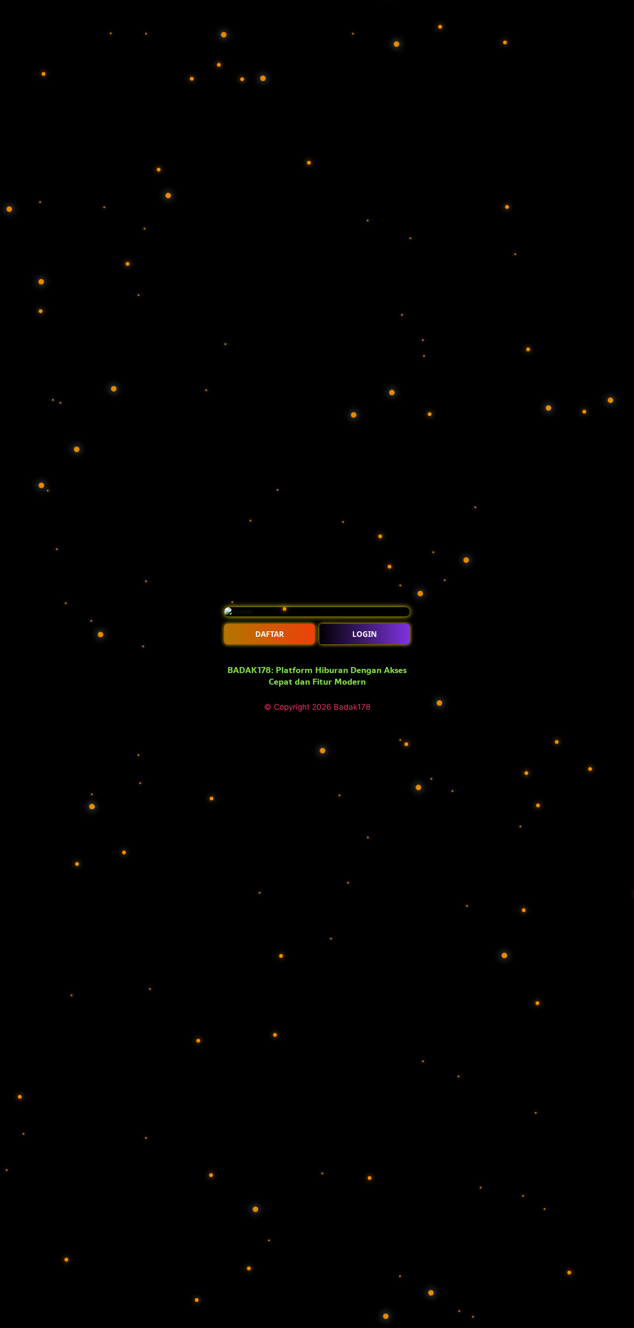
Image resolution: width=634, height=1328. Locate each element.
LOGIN (364, 634)
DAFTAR (269, 634)
